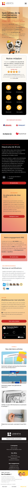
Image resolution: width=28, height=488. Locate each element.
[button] (25, 3)
